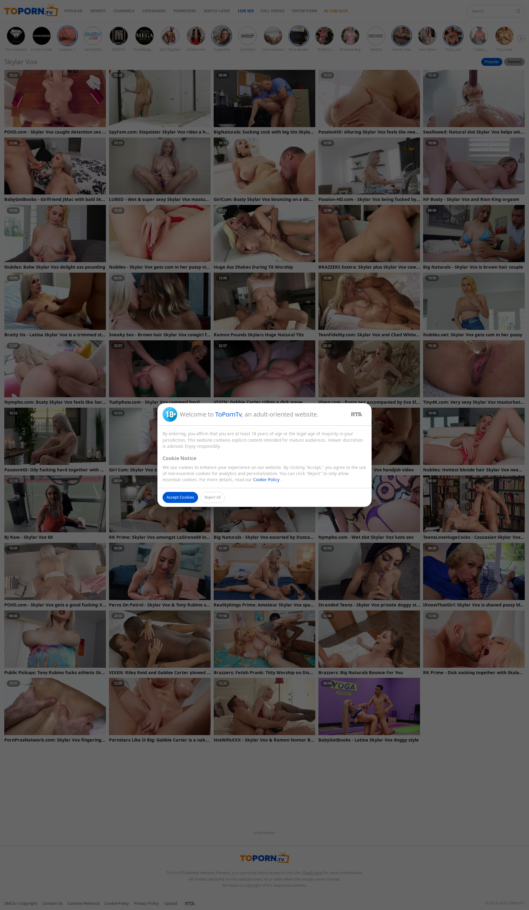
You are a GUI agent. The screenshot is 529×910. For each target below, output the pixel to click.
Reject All (212, 497)
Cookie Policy (267, 479)
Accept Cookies (180, 497)
